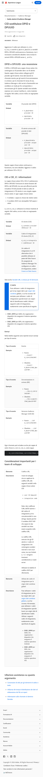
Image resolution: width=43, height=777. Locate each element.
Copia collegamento (20, 36)
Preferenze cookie (21, 766)
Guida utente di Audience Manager (19, 19)
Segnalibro (9, 36)
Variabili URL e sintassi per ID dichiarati (25, 280)
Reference (15, 40)
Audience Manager (24, 16)
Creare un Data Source (29, 271)
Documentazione (10, 16)
